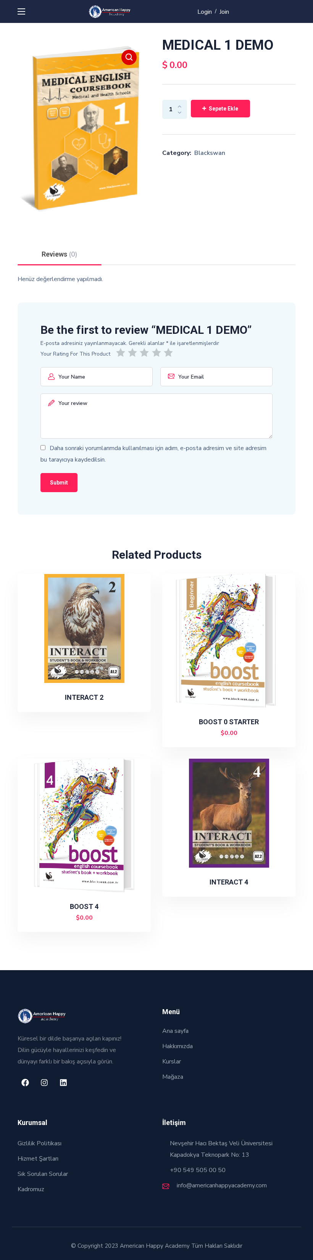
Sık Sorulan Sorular (43, 1174)
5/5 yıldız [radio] (170, 352)
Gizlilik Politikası (39, 1143)
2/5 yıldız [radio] (134, 352)
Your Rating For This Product (75, 354)
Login (204, 12)
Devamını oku (87, 698)
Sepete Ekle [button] (232, 733)
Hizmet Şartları (38, 1158)
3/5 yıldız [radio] (146, 352)
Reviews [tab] (59, 254)
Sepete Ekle (223, 109)
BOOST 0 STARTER (229, 722)
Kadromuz (31, 1189)
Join (224, 12)
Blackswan (209, 153)
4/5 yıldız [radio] (158, 352)
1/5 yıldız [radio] (122, 352)
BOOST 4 (84, 906)
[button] (129, 57)
